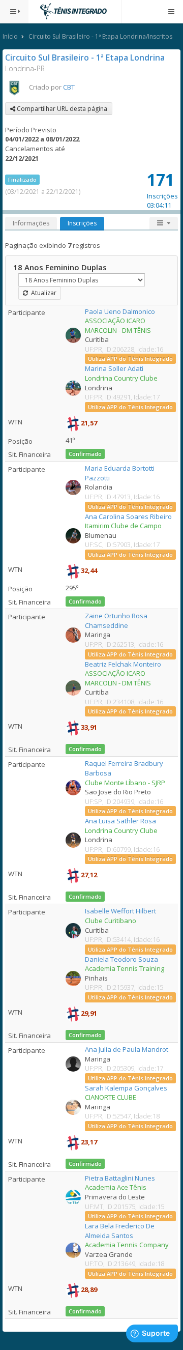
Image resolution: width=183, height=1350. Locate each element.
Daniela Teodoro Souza (121, 959)
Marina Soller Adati (114, 368)
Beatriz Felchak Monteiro (123, 664)
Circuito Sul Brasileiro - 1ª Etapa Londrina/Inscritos (100, 36)
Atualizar (42, 293)
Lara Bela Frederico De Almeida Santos (120, 1230)
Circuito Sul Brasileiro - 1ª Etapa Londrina (85, 57)
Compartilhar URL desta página (61, 108)
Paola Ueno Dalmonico (120, 311)
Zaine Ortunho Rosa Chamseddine (116, 620)
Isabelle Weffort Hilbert (120, 910)
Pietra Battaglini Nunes (120, 1178)
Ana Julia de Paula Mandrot (126, 1049)
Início (10, 36)
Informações (31, 223)
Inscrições (82, 223)
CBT (69, 87)
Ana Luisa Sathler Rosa (120, 820)
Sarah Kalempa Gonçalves (126, 1088)
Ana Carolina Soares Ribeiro (128, 516)
